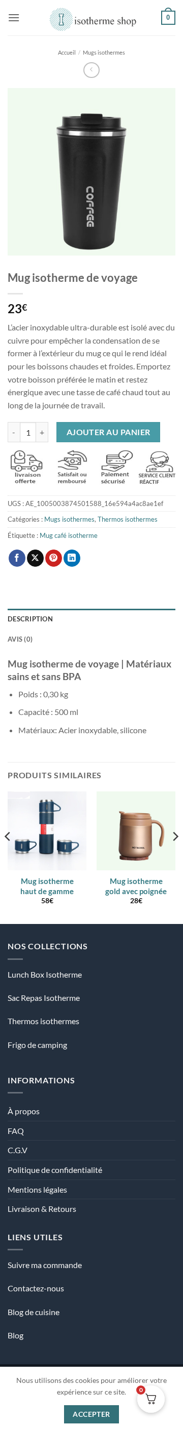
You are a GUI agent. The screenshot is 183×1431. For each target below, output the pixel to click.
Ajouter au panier (108, 432)
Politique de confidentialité (55, 1169)
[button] (14, 17)
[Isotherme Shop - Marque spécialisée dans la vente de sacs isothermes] (90, 17)
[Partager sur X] (35, 558)
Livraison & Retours (42, 1208)
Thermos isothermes (128, 519)
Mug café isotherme (69, 535)
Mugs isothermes (104, 52)
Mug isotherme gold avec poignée (136, 886)
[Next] (175, 856)
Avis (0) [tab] (20, 639)
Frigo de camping (37, 1044)
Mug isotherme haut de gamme (47, 886)
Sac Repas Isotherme (44, 997)
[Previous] (8, 856)
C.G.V (17, 1150)
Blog (15, 1335)
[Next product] (91, 70)
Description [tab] (30, 619)
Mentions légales (37, 1189)
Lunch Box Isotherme (45, 974)
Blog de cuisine (33, 1312)
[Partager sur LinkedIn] (72, 558)
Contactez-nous (36, 1288)
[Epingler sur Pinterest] (53, 558)
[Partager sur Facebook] (17, 558)
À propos (24, 1111)
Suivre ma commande (45, 1265)
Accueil (67, 52)
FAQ (16, 1130)
